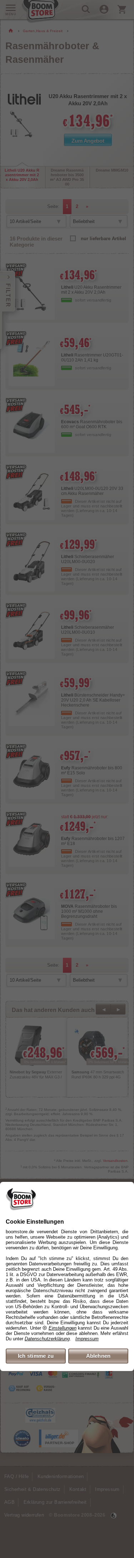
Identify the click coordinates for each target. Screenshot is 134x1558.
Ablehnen (98, 1356)
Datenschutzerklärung (47, 1338)
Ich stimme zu (36, 1356)
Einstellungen (62, 1328)
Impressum (87, 1338)
